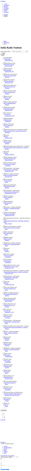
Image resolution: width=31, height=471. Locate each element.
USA (6, 3)
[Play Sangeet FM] (4, 341)
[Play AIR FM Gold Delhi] (4, 84)
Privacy (5, 449)
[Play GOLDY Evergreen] (4, 258)
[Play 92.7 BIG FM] (4, 117)
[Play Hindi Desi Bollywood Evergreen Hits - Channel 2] (4, 330)
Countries (6, 9)
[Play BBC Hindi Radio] (4, 236)
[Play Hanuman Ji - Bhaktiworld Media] (4, 211)
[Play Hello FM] (4, 286)
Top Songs (6, 8)
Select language (4, 457)
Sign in (5, 16)
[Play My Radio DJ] (4, 402)
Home (5, 41)
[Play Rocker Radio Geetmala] (4, 167)
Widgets (5, 451)
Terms (5, 450)
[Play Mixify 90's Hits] (4, 319)
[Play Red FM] (4, 139)
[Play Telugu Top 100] (4, 391)
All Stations (6, 5)
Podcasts (6, 6)
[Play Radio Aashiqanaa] (4, 200)
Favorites (6, 14)
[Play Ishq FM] (4, 156)
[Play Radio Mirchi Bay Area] (4, 308)
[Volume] (1, 468)
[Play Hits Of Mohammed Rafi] (4, 106)
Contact (5, 446)
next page (3, 419)
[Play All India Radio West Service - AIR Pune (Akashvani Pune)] (4, 225)
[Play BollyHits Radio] (4, 369)
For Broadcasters (8, 447)
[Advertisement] (15, 28)
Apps (5, 453)
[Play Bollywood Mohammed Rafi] (4, 297)
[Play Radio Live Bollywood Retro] (4, 178)
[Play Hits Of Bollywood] (4, 128)
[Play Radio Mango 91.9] (4, 380)
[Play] (2, 465)
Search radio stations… (6, 51)
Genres (5, 10)
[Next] (4, 465)
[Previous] (1, 465)
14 (4, 417)
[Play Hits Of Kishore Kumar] (4, 95)
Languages (6, 12)
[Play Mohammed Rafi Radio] (4, 189)
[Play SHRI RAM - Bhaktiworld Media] (4, 247)
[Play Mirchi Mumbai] (4, 73)
